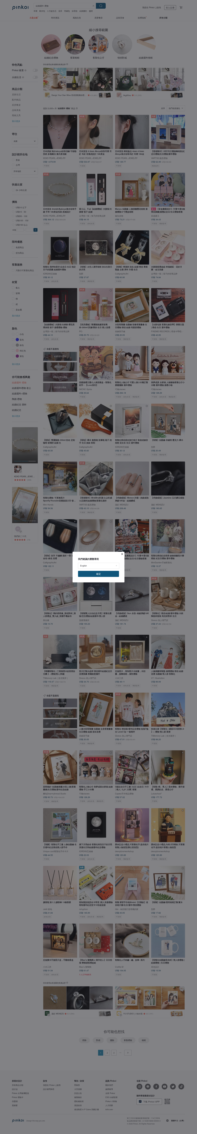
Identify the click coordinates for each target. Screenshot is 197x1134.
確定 (98, 573)
